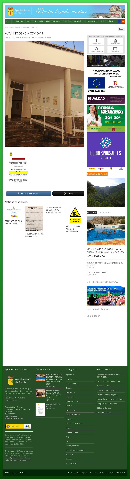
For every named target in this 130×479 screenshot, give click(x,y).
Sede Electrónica (107, 21)
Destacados (14, 28)
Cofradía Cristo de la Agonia (107, 395)
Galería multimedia (73, 415)
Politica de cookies (90, 473)
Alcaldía (69, 379)
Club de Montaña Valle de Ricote (108, 381)
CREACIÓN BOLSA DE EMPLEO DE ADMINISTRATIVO (53, 210)
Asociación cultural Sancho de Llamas (110, 399)
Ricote (29, 21)
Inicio (8, 21)
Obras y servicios (72, 446)
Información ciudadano (74, 423)
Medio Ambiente (72, 432)
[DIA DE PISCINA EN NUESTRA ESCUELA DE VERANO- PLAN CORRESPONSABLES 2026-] (106, 230)
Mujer (68, 437)
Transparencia (71, 463)
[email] (123, 21)
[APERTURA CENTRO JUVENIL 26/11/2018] (14, 212)
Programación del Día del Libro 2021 (34, 235)
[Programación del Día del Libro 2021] (34, 218)
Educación (39, 21)
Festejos (69, 406)
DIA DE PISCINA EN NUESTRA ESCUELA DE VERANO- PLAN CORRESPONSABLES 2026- (105, 252)
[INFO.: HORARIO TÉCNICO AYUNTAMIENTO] (75, 215)
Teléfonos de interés (104, 412)
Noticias (91, 212)
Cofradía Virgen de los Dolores (108, 390)
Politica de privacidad (75, 473)
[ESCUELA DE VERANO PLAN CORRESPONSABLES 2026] (40, 393)
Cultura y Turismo (97, 173)
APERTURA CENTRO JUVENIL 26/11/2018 (13, 222)
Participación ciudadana (75, 450)
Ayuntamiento (18, 21)
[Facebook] (119, 21)
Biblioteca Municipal (104, 408)
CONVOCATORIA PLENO (97, 272)
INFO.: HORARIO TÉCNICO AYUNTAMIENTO (73, 229)
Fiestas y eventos (72, 410)
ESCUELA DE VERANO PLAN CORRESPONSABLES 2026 (105, 264)
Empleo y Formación (53, 21)
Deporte (69, 388)
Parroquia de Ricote (104, 386)
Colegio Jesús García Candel (107, 404)
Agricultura (70, 375)
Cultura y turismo (91, 21)
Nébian (68, 441)
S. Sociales (66, 21)
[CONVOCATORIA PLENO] (40, 409)
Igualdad (69, 419)
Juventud (77, 21)
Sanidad (48, 37)
